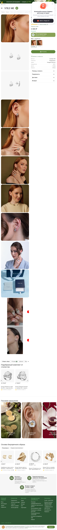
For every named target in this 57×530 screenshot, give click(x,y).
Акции (22, 500)
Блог (22, 505)
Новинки (23, 502)
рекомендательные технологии (19, 526)
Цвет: (32, 38)
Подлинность (14, 500)
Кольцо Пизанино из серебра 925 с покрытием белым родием (7, 387)
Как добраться (47, 509)
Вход (2, 501)
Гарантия (13, 504)
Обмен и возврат (15, 505)
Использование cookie (36, 508)
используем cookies (10, 526)
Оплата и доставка (15, 502)
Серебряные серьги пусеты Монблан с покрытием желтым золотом (7, 468)
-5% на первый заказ (41, 34)
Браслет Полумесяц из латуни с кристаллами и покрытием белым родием (35, 469)
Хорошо (51, 527)
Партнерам (23, 507)
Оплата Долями (14, 507)
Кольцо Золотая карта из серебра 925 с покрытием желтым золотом (21, 468)
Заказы (2, 505)
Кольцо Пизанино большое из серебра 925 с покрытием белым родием (21, 387)
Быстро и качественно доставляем (18, 478)
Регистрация (4, 503)
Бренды (23, 504)
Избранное (3, 507)
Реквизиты (46, 511)
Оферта (33, 519)
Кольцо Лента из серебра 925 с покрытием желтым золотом (49, 468)
